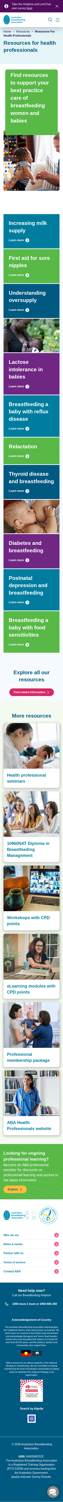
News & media (13, 1244)
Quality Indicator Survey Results (31, 1476)
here (29, 8)
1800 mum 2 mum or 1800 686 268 (34, 1303)
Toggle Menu (57, 20)
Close (57, 6)
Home (7, 31)
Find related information (29, 692)
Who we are (11, 1235)
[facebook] (27, 1213)
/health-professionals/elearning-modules (28, 935)
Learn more (16, 240)
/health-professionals (16, 1004)
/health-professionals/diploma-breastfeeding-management (31, 795)
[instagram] (33, 1213)
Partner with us (13, 1253)
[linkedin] (34, 1218)
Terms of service (14, 1262)
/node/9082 (10, 724)
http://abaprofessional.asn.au (21, 1072)
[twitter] (27, 1218)
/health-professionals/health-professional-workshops (29, 869)
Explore (13, 1189)
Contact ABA (12, 1271)
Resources (23, 31)
